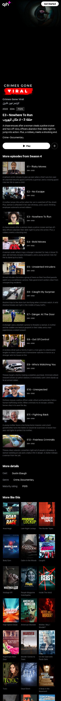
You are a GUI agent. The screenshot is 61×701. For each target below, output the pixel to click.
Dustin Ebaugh (19, 473)
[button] (50, 3)
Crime (16, 479)
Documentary (27, 479)
